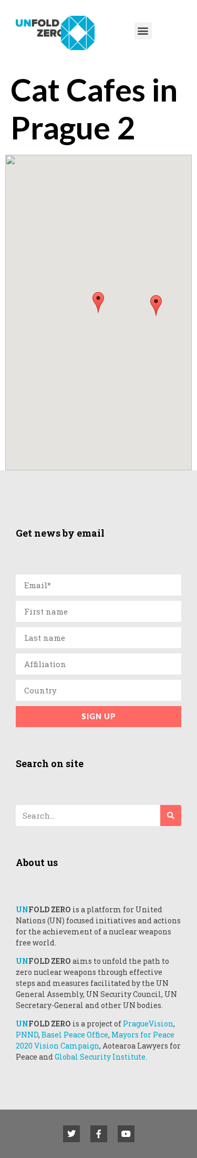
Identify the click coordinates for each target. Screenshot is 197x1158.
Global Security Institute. (101, 1057)
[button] (143, 30)
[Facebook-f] (98, 1133)
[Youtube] (126, 1133)
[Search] (170, 815)
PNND (27, 1035)
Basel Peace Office (75, 1035)
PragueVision (148, 1024)
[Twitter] (71, 1133)
